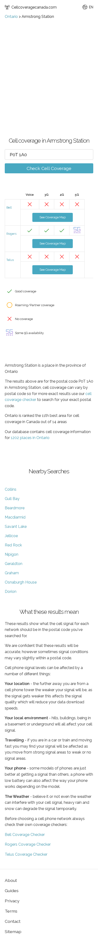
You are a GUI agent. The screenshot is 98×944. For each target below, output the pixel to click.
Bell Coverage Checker (25, 834)
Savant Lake (16, 526)
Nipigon (11, 554)
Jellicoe (11, 536)
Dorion (10, 591)
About (11, 880)
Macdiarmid (15, 517)
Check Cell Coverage (49, 168)
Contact (12, 921)
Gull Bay (12, 498)
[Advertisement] (49, 70)
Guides (12, 890)
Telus (10, 260)
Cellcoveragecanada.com (34, 7)
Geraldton (13, 563)
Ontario (11, 16)
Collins (10, 489)
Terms (11, 911)
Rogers (11, 233)
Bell (9, 207)
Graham (12, 573)
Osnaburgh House (21, 582)
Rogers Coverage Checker (28, 844)
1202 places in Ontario (30, 437)
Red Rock (13, 545)
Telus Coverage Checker (26, 854)
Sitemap (13, 931)
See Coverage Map (52, 217)
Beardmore (14, 508)
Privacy (12, 900)
